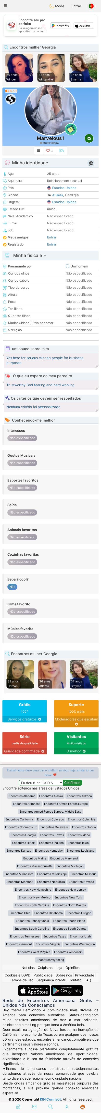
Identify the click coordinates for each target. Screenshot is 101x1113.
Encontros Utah (80, 936)
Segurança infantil (51, 980)
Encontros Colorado (50, 819)
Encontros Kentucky (49, 850)
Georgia (72, 195)
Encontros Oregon (79, 913)
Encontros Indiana (51, 843)
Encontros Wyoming (50, 960)
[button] (5, 5)
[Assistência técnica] (82, 1107)
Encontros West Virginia (34, 952)
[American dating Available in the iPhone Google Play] (67, 987)
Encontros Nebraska (51, 882)
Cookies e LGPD (17, 975)
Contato (75, 980)
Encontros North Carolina (32, 905)
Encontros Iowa (78, 843)
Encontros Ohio (20, 913)
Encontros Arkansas (26, 804)
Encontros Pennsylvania (32, 921)
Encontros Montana (20, 882)
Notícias (28, 967)
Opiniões (72, 967)
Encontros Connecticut (21, 827)
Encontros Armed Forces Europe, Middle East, (50, 811)
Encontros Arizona (79, 796)
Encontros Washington (79, 944)
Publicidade (43, 975)
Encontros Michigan (70, 866)
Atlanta (57, 195)
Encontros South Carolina (31, 928)
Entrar (76, 6)
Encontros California (19, 819)
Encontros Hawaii (52, 835)
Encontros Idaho (79, 835)
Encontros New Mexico (34, 897)
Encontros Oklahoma (48, 913)
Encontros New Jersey (70, 889)
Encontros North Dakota (69, 905)
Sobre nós (64, 975)
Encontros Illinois (23, 843)
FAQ (88, 980)
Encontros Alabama (22, 796)
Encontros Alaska (51, 796)
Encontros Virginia (48, 944)
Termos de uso (21, 980)
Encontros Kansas (19, 850)
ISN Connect (50, 1099)
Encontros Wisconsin (68, 952)
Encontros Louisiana (80, 850)
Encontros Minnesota (18, 874)
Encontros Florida (84, 827)
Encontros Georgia (23, 835)
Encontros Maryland (64, 858)
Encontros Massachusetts (34, 866)
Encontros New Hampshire (33, 889)
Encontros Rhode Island (69, 921)
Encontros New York (68, 897)
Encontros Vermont (19, 944)
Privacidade (84, 975)
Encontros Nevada (81, 882)
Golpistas (45, 967)
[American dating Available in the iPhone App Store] (34, 987)
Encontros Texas (54, 936)
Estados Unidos (64, 188)
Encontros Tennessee (24, 936)
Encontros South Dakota (70, 928)
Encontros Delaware (54, 827)
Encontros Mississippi (52, 874)
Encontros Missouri (84, 874)
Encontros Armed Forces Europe (66, 804)
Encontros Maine (34, 858)
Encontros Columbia (81, 819)
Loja (59, 967)
